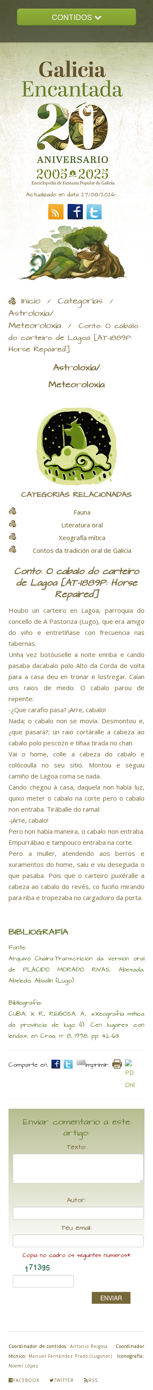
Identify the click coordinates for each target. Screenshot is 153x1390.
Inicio (30, 301)
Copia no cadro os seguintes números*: (77, 1255)
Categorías (80, 301)
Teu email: (76, 1228)
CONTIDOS (73, 16)
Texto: (76, 1147)
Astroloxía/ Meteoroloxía (34, 319)
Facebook (26, 1380)
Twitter (64, 1380)
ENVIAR (111, 1298)
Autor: (76, 1200)
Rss (93, 1380)
